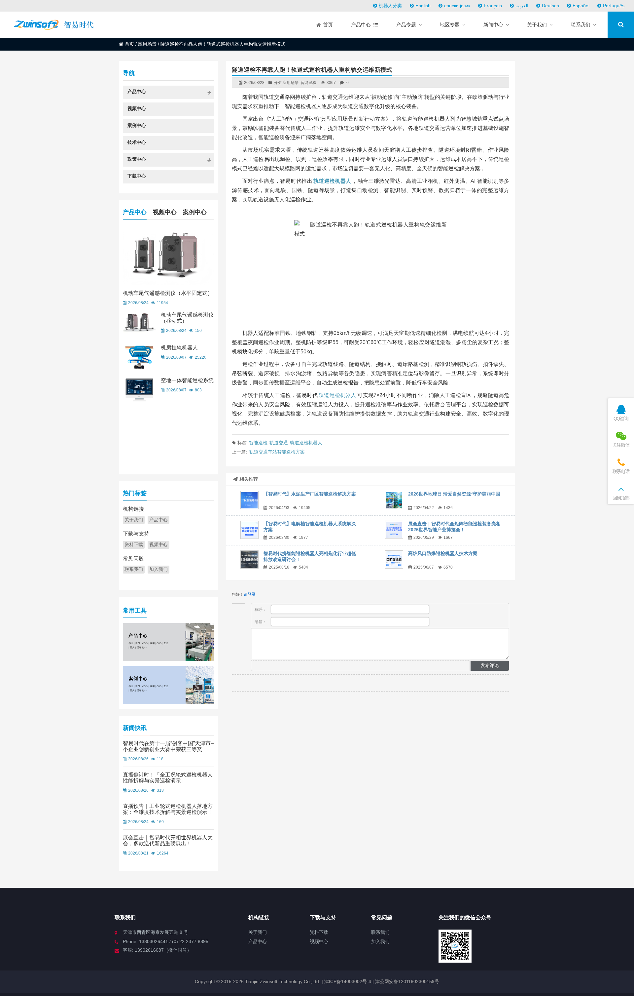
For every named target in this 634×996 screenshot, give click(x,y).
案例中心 (195, 212)
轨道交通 (278, 442)
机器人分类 (390, 5)
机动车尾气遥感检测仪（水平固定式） (168, 293)
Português (613, 5)
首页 (129, 44)
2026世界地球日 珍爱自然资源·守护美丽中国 (454, 494)
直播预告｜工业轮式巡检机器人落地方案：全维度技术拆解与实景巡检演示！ (168, 809)
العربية (521, 5)
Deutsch (550, 5)
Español (581, 5)
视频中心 (165, 212)
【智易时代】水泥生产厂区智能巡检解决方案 (310, 494)
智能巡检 (308, 82)
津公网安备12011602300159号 (407, 981)
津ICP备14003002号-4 (347, 981)
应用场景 (147, 44)
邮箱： (261, 621)
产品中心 (135, 212)
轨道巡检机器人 (337, 395)
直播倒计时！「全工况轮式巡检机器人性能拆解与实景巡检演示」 (168, 777)
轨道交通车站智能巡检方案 (277, 452)
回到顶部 (621, 497)
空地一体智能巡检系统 (187, 380)
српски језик (457, 5)
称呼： (261, 609)
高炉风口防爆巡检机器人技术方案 (442, 553)
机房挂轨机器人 (179, 347)
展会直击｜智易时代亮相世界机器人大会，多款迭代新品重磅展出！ (168, 840)
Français (493, 5)
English (423, 5)
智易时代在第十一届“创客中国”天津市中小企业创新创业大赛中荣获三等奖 (169, 746)
